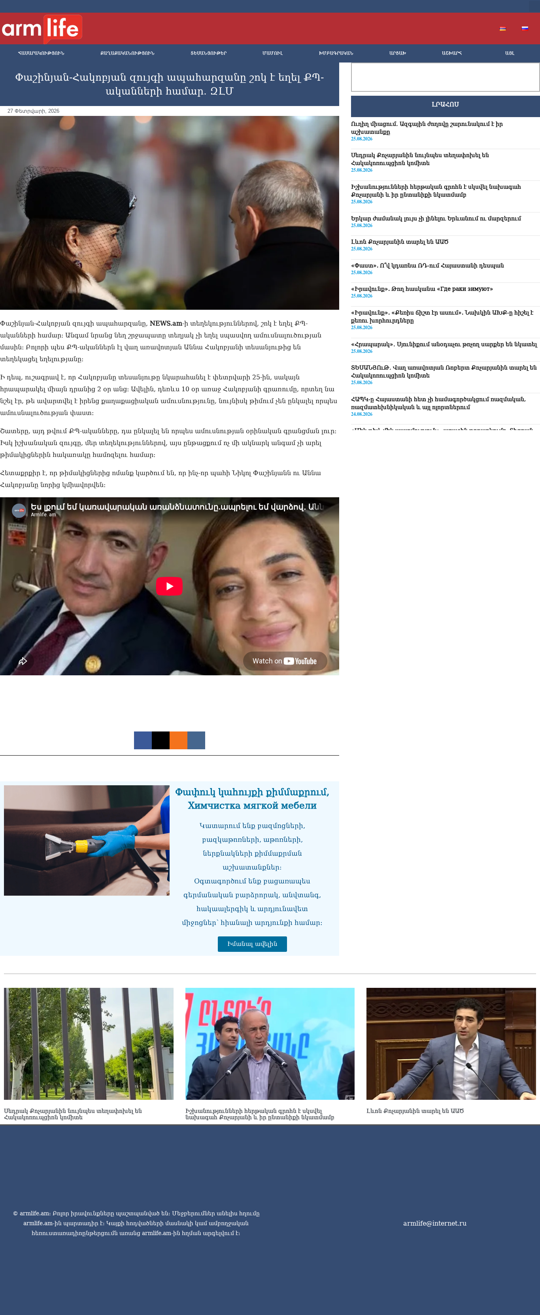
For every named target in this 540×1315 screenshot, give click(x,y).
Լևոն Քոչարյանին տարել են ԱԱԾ (400, 242)
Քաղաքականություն (127, 53)
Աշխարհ (452, 53)
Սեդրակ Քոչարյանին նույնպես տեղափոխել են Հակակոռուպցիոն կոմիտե (73, 1114)
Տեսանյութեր (209, 53)
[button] (534, 6)
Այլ (509, 53)
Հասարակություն (41, 53)
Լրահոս (445, 104)
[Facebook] (454, 6)
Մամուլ (272, 53)
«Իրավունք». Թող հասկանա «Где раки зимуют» (422, 289)
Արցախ (397, 53)
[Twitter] (467, 6)
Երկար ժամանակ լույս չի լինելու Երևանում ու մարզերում (436, 218)
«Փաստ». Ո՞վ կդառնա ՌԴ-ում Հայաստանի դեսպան (427, 265)
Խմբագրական (336, 53)
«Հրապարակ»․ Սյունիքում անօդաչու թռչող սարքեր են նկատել (444, 344)
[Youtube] (479, 6)
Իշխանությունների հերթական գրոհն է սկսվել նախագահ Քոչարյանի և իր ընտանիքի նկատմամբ (259, 1114)
